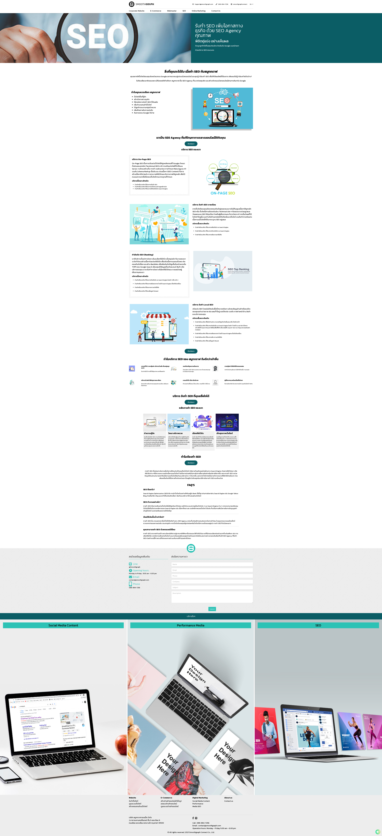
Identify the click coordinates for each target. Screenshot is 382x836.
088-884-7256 (223, 4)
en (250, 4)
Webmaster (172, 10)
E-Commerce (155, 10)
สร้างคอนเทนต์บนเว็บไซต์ (138, 806)
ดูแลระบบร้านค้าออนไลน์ (169, 806)
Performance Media (190, 625)
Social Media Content (63, 625)
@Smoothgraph (134, 567)
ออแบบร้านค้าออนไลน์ (169, 803)
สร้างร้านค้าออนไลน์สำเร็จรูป (171, 801)
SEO (184, 10)
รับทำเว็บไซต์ (133, 801)
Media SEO (196, 806)
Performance (197, 803)
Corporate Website (136, 10)
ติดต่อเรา (191, 143)
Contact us (228, 801)
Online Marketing (198, 10)
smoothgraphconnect (240, 4)
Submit (212, 609)
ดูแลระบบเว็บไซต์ (135, 803)
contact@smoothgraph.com (139, 580)
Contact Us (215, 10)
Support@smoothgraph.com (204, 4)
